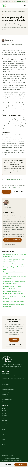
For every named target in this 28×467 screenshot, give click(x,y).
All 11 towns (4, 423)
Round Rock (4, 420)
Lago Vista (17, 187)
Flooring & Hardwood (6, 396)
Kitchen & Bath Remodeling (8, 389)
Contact (3, 444)
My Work (4, 434)
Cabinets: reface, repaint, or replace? (13, 301)
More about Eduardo (10, 244)
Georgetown (4, 415)
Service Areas (5, 432)
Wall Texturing (5, 394)
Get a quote (6, 191)
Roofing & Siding (5, 392)
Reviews (3, 439)
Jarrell (3, 418)
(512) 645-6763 (19, 191)
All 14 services (5, 401)
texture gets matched (14, 170)
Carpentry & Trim (5, 384)
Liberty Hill (4, 410)
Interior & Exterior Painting (14, 179)
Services (3, 429)
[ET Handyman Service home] (4, 5)
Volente (11, 187)
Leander (3, 408)
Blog (6, 11)
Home (3, 11)
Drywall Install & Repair (7, 399)
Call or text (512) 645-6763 (13, 240)
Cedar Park (4, 413)
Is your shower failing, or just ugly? (13, 264)
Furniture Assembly (6, 387)
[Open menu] (24, 5)
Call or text (8, 464)
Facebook (11, 455)
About (3, 436)
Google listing (5, 455)
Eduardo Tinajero (8, 212)
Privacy (3, 446)
